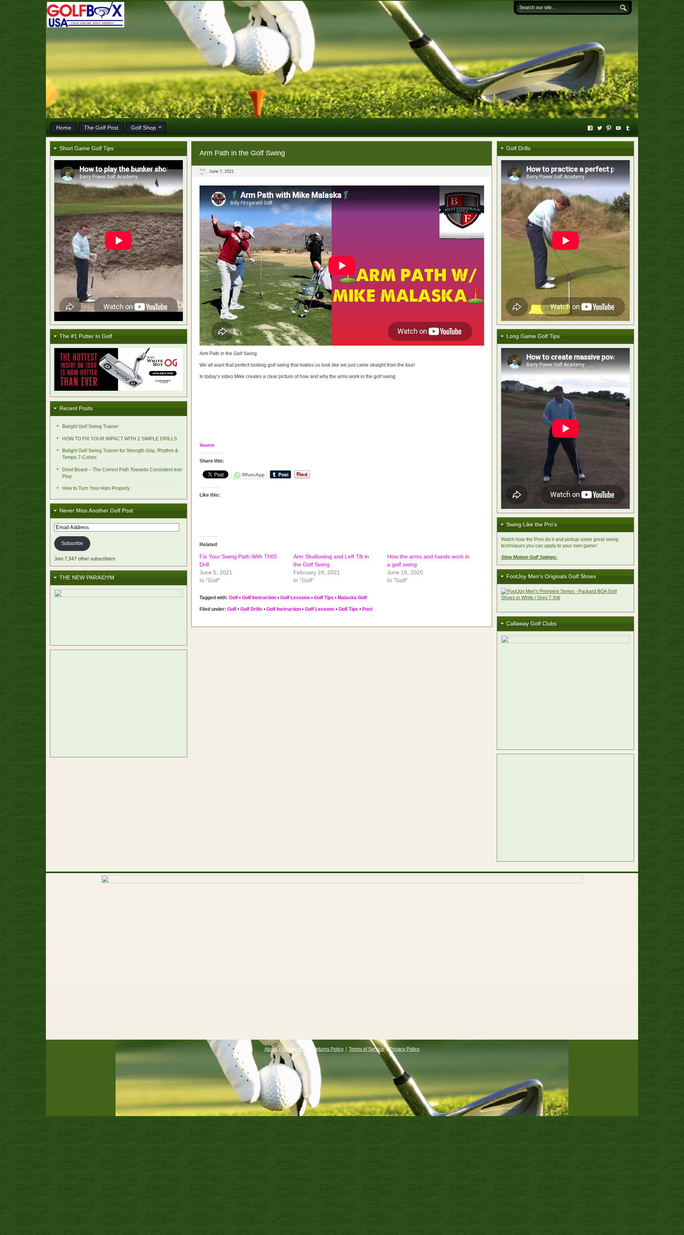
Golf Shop (143, 127)
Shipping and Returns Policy (313, 1049)
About (270, 1049)
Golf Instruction (259, 597)
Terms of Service (366, 1049)
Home (63, 127)
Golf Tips (324, 597)
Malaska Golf (352, 597)
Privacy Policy (405, 1049)
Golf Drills (251, 609)
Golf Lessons (295, 597)
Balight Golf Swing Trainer (90, 426)
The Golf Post (101, 127)
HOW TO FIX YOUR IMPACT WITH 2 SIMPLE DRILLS (119, 439)
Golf (233, 597)
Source (207, 445)
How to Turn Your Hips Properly (96, 488)
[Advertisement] (118, 703)
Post (367, 609)
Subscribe (72, 543)
